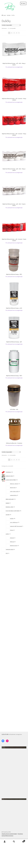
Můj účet (4, 841)
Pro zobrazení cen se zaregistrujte (14, 67)
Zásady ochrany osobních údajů (9, 833)
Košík (21, 840)
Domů (4, 15)
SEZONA (8, 15)
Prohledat (14, 841)
